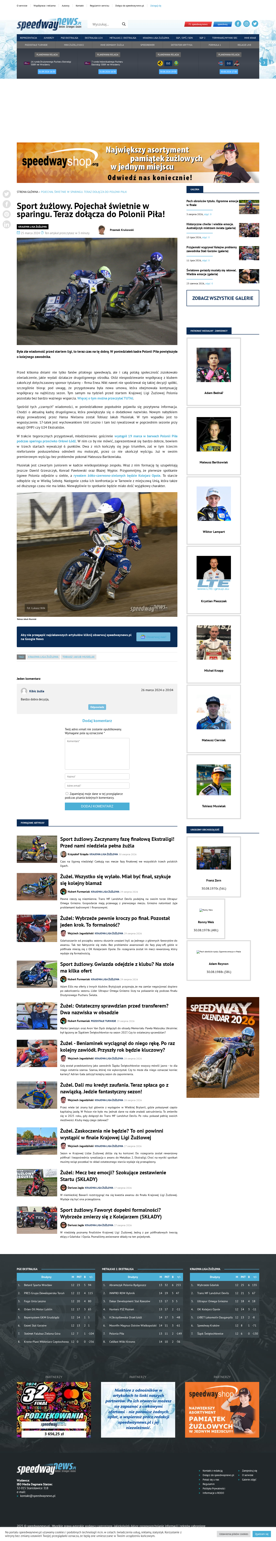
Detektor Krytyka (181, 44)
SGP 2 (202, 37)
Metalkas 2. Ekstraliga (123, 37)
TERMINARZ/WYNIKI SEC (224, 37)
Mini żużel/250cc (74, 44)
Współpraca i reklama (45, 5)
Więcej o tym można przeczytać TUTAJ (105, 398)
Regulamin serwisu (99, 5)
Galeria (195, 189)
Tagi (21, 657)
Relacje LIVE (244, 44)
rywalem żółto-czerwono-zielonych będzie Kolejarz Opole (117, 475)
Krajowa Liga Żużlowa (156, 37)
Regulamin (208, 1484)
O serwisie (22, 5)
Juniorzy (49, 37)
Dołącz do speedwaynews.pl (129, 5)
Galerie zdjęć (248, 1479)
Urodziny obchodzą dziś (205, 829)
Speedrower (147, 44)
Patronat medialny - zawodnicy (209, 330)
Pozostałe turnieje (36, 44)
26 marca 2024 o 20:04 (157, 690)
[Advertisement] (138, 112)
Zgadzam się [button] (262, 1534)
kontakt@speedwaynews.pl (37, 1496)
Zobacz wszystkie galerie (222, 298)
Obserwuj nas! (156, 637)
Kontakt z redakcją (212, 1470)
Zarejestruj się (249, 1470)
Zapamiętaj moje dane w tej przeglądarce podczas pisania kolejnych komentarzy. (94, 796)
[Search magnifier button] (124, 24)
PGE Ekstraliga (69, 37)
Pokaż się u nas (210, 1479)
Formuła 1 (215, 44)
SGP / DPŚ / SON (184, 37)
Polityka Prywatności (213, 1488)
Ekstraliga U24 (94, 37)
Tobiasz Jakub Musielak (78, 657)
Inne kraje (250, 37)
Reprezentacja (28, 37)
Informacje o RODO (213, 1493)
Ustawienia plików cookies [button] (233, 1534)
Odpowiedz (97, 707)
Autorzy (66, 5)
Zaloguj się (155, 5)
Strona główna (27, 192)
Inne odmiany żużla (112, 44)
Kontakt (80, 5)
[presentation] (12, 62)
